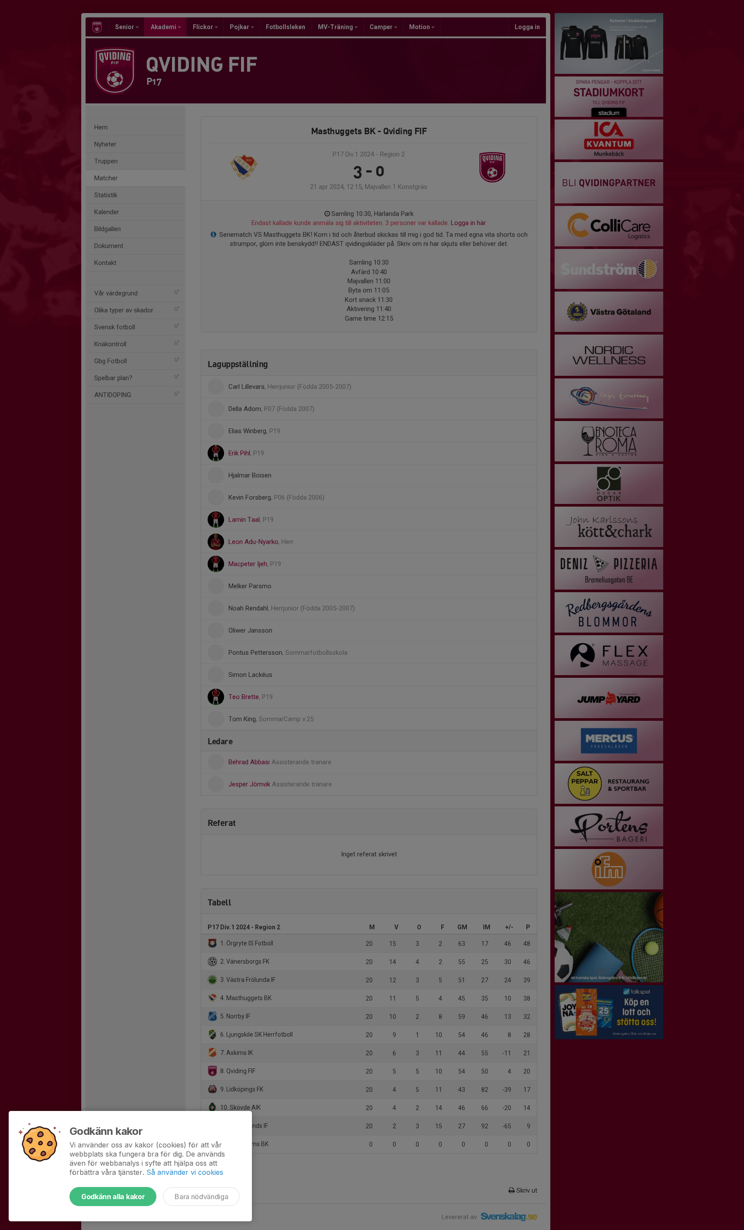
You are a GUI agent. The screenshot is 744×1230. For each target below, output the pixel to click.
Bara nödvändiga (201, 1196)
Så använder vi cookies (184, 1172)
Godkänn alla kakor (113, 1196)
